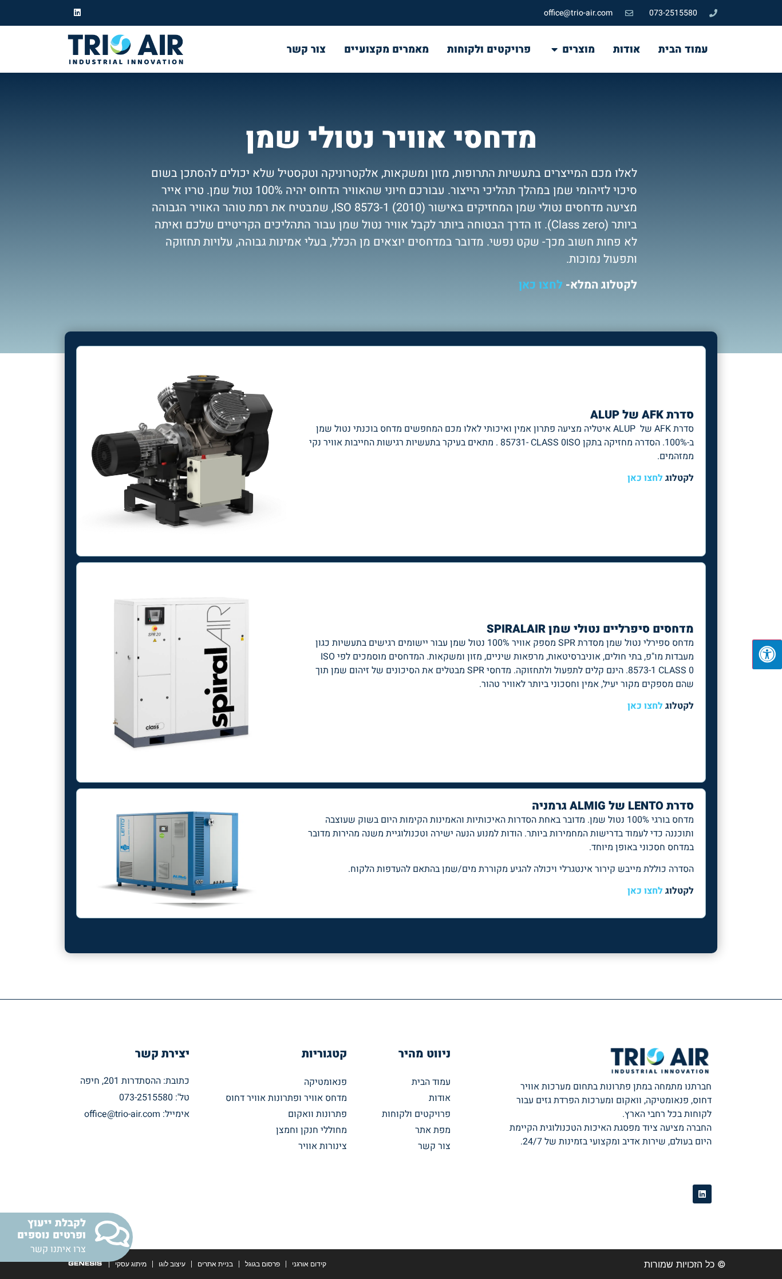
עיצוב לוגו (172, 1264)
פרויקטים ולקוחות (416, 1114)
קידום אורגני (309, 1264)
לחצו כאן (541, 285)
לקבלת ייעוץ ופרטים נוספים (51, 1229)
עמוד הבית (431, 1082)
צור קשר (434, 1146)
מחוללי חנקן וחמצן (311, 1130)
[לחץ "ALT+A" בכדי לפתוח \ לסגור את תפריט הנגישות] (767, 654)
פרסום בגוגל (262, 1264)
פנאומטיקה (325, 1082)
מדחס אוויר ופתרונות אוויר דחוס (286, 1098)
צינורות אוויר (322, 1146)
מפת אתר (433, 1130)
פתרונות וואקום (317, 1114)
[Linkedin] (77, 13)
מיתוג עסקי (131, 1264)
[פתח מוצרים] (554, 49)
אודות (440, 1098)
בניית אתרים (215, 1264)
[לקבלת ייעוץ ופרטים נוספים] (112, 1234)
